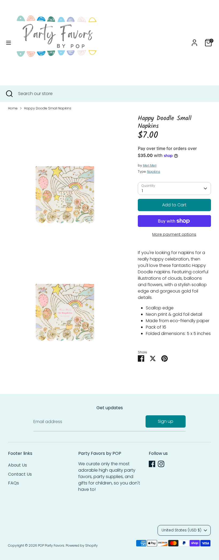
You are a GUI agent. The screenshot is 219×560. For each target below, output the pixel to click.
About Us (17, 465)
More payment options (174, 234)
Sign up (165, 421)
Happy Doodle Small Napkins (47, 108)
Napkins (153, 171)
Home (13, 108)
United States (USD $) (181, 530)
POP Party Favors (51, 545)
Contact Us (20, 474)
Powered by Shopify (82, 545)
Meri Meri (150, 165)
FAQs (13, 483)
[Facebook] (152, 464)
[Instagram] (161, 464)
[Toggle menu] (8, 42)
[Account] (194, 40)
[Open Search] (9, 93)
